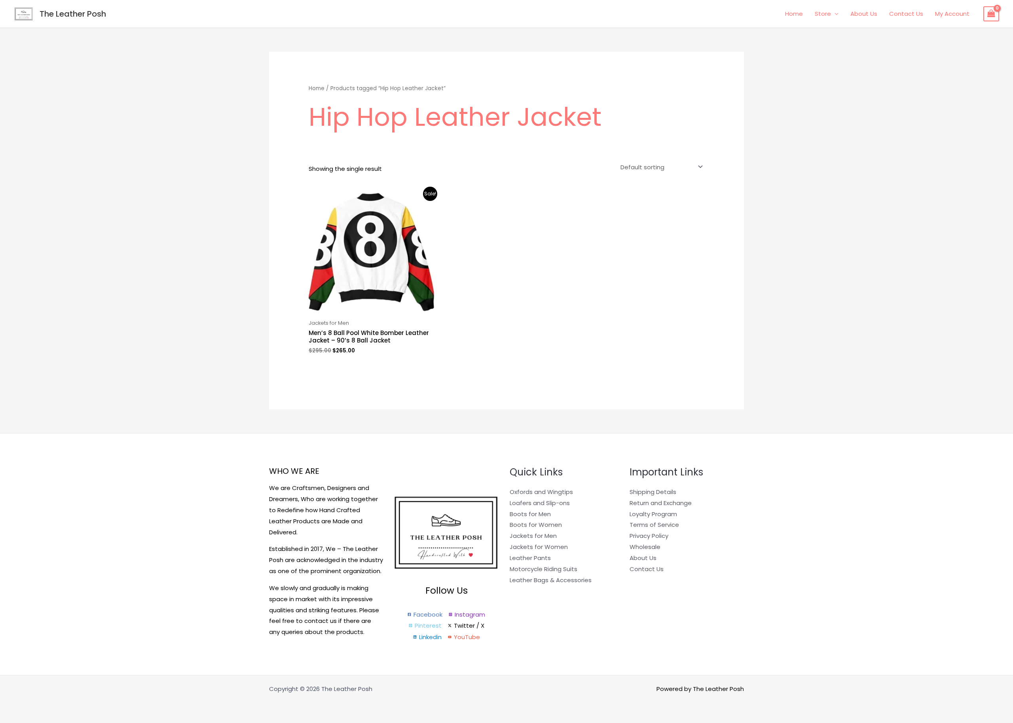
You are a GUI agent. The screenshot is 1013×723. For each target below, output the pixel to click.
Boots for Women (536, 524)
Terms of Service (654, 524)
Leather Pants (530, 558)
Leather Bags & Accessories (551, 580)
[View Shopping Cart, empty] (991, 13)
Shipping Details (653, 492)
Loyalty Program (653, 514)
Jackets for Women (539, 547)
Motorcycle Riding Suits (543, 569)
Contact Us (906, 13)
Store (823, 13)
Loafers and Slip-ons (540, 503)
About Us (863, 13)
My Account (952, 13)
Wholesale (645, 547)
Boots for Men (530, 514)
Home (794, 13)
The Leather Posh (73, 13)
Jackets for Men (533, 536)
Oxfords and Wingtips (541, 492)
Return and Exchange (661, 503)
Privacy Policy (649, 536)
